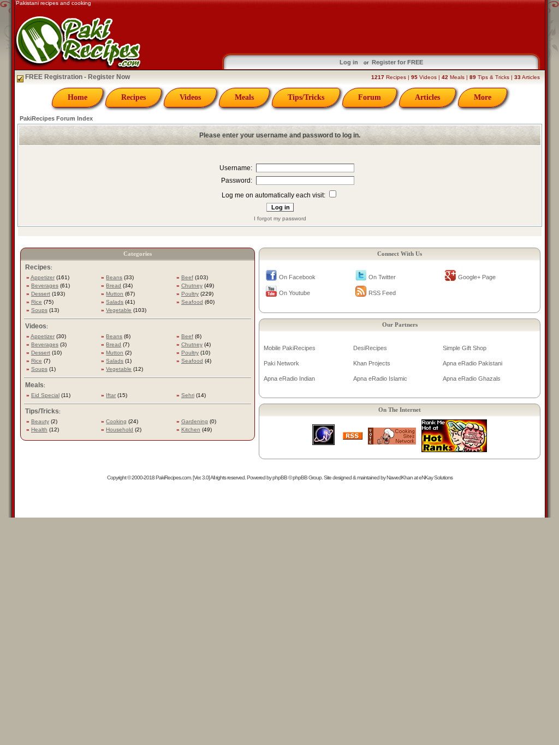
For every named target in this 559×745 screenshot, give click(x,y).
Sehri (187, 395)
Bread (113, 286)
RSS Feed (382, 293)
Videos (190, 97)
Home (77, 97)
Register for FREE (397, 62)
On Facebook (297, 277)
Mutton (114, 294)
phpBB (279, 477)
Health (39, 429)
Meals (244, 97)
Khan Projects (371, 363)
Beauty (40, 421)
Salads (114, 302)
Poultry (190, 294)
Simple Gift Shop (464, 348)
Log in (349, 62)
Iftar (111, 395)
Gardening (194, 421)
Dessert (40, 294)
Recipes (133, 97)
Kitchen (190, 429)
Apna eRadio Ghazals (472, 378)
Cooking (116, 421)
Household (119, 429)
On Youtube (294, 293)
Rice (36, 302)
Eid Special (45, 395)
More (482, 97)
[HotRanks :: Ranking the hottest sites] (454, 449)
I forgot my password (280, 218)
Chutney (192, 286)
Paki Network (281, 363)
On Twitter (382, 277)
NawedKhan (399, 477)
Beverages (44, 286)
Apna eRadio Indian (289, 378)
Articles (427, 97)
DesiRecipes (370, 348)
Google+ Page (477, 277)
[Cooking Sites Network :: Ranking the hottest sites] (392, 441)
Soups (39, 310)
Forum (369, 97)
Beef (187, 277)
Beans (114, 277)
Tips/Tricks (306, 97)
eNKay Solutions (436, 477)
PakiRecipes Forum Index (56, 118)
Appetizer (43, 277)
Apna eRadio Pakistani (472, 363)
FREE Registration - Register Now (76, 77)
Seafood (192, 302)
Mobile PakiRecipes (290, 348)
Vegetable (119, 310)
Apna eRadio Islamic (380, 378)
